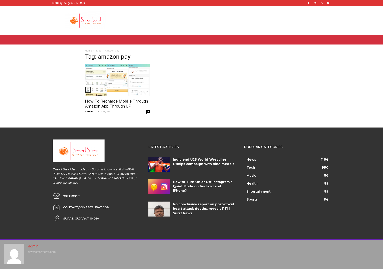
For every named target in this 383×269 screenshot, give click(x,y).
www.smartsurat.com (42, 251)
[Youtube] (328, 3)
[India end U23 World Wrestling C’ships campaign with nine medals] (159, 164)
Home (88, 50)
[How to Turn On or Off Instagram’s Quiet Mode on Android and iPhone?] (159, 186)
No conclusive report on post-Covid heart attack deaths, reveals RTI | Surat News (203, 208)
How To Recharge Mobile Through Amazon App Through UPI (116, 104)
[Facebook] (308, 3)
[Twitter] (322, 3)
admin (89, 111)
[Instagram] (315, 3)
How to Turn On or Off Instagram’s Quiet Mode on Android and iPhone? (202, 186)
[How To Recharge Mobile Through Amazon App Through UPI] (117, 80)
